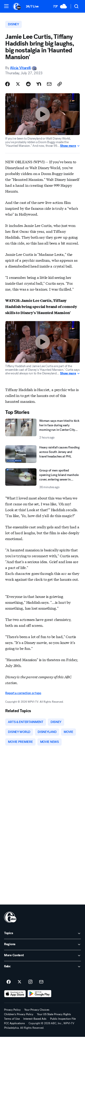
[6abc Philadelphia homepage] (17, 6)
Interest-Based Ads (34, 1018)
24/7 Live (32, 6)
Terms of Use (12, 1018)
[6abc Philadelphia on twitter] (19, 981)
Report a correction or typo (23, 693)
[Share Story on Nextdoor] (39, 84)
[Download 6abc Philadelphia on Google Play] (39, 993)
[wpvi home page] (10, 917)
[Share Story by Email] (49, 84)
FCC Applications (14, 1023)
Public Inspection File (63, 1018)
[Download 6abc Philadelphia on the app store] (15, 993)
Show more (68, 145)
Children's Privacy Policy (18, 1014)
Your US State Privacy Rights (54, 1014)
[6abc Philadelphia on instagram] (30, 981)
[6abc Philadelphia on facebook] (8, 981)
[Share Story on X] (18, 84)
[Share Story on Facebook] (7, 84)
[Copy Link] (59, 84)
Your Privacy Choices (36, 1009)
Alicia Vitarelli (20, 67)
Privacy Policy (12, 1009)
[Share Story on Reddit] (28, 84)
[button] (6, 6)
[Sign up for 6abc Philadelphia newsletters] (41, 981)
